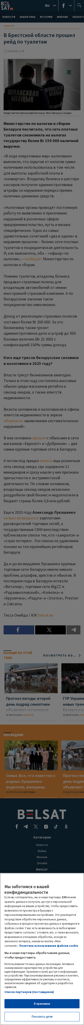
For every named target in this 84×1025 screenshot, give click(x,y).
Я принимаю (42, 1004)
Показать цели (42, 1016)
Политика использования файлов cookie (48, 946)
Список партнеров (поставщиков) (29, 992)
